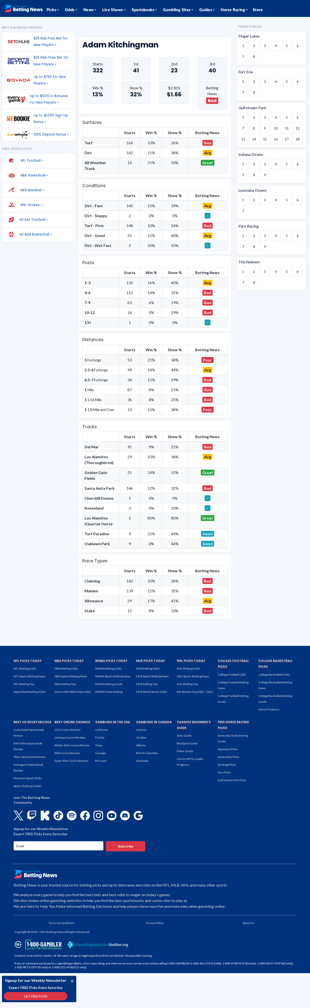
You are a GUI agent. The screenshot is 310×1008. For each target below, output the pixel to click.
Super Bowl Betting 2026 (29, 692)
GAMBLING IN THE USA (112, 722)
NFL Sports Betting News (30, 676)
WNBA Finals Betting (108, 692)
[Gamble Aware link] (37, 944)
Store (258, 10)
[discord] (125, 815)
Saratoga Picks (227, 764)
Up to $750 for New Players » (50, 80)
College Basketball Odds (274, 674)
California (101, 730)
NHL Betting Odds (188, 668)
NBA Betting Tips (65, 684)
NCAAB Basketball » (36, 234)
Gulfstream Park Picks (232, 780)
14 (254, 139)
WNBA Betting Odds (108, 668)
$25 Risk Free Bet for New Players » (51, 41)
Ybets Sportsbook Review (30, 757)
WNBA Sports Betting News (113, 676)
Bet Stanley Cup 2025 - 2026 (195, 692)
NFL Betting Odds (25, 668)
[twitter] (18, 815)
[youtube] (111, 815)
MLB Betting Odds (148, 668)
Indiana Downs (250, 154)
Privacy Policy (155, 923)
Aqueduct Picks (228, 749)
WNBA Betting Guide (109, 684)
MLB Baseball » (32, 190)
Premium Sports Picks (28, 778)
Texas (99, 745)
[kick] (45, 815)
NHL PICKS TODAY (191, 661)
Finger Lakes (249, 36)
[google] (138, 815)
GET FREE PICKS (35, 996)
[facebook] (85, 815)
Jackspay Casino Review (69, 737)
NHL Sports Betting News (193, 676)
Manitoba (142, 761)
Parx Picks (224, 772)
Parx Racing (248, 226)
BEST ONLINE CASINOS (72, 722)
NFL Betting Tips (24, 684)
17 (287, 139)
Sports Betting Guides (28, 786)
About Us (249, 923)
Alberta (141, 745)
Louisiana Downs (252, 190)
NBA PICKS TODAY (69, 661)
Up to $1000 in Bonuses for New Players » (49, 99)
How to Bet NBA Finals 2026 (72, 692)
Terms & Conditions (61, 923)
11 (287, 128)
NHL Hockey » (31, 205)
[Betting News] (23, 8)
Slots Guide (184, 735)
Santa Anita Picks (228, 757)
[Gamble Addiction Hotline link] (98, 944)
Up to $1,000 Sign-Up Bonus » (51, 118)
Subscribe (125, 846)
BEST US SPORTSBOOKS (32, 722)
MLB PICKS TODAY (150, 661)
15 (265, 139)
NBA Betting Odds (66, 668)
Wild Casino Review (67, 753)
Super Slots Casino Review (71, 761)
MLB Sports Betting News (152, 676)
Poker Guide (185, 751)
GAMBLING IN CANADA (154, 722)
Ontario (141, 730)
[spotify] (72, 815)
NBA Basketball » (34, 175)
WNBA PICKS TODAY (111, 661)
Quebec (141, 737)
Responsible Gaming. (138, 955)
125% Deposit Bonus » (51, 134)
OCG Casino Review (67, 730)
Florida (99, 737)
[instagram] (98, 815)
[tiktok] (58, 815)
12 (298, 128)
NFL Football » (31, 160)
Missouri (101, 761)
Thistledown (249, 262)
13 (243, 139)
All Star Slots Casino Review (72, 745)
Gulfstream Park (252, 107)
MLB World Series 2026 (151, 692)
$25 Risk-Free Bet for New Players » (51, 60)
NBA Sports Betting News (70, 676)
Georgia (100, 753)
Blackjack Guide (187, 743)
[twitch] (32, 815)
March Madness (268, 709)
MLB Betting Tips (147, 684)
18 (298, 139)
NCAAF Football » (34, 219)
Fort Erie (245, 71)
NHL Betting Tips (187, 684)
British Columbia (147, 753)
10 (276, 128)
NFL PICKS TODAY (27, 661)
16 (276, 139)
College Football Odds (232, 674)
